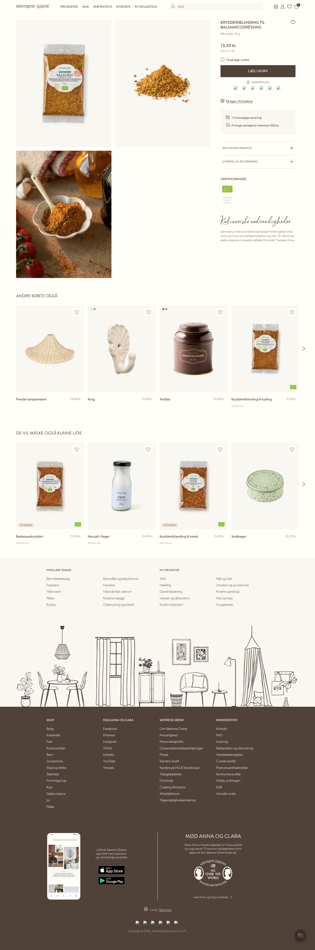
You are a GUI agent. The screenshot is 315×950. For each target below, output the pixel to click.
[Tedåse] (193, 348)
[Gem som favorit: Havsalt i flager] (148, 449)
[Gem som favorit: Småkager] (292, 449)
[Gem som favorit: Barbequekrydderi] (77, 449)
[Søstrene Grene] (33, 6)
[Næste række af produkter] (304, 349)
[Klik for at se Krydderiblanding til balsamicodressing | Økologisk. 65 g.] (63, 83)
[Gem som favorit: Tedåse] (220, 312)
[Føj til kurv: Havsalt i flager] (150, 543)
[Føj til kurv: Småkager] (293, 543)
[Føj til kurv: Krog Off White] (150, 406)
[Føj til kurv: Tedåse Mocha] (222, 406)
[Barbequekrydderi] (50, 486)
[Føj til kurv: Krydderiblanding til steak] (222, 543)
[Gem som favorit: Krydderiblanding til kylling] (292, 312)
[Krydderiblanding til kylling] (265, 348)
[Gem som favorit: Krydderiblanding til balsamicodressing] (293, 22)
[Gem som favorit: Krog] (148, 312)
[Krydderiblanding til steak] (193, 486)
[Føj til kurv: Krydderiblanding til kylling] (293, 406)
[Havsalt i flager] (121, 486)
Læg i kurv (258, 71)
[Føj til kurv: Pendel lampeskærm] (78, 406)
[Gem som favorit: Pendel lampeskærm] (77, 312)
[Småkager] (265, 486)
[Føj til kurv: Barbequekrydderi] (78, 543)
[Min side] (282, 6)
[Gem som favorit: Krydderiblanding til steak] (220, 449)
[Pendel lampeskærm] (50, 348)
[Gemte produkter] (289, 6)
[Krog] (121, 348)
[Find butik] (275, 6)
